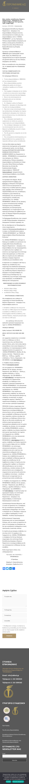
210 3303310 (17, 679)
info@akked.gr (13, 675)
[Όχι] (27, 778)
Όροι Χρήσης (5, 725)
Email (3, 753)
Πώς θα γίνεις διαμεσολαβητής (10, 730)
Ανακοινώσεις (18, 26)
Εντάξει (8, 781)
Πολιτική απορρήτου (18, 781)
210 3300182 (17, 682)
